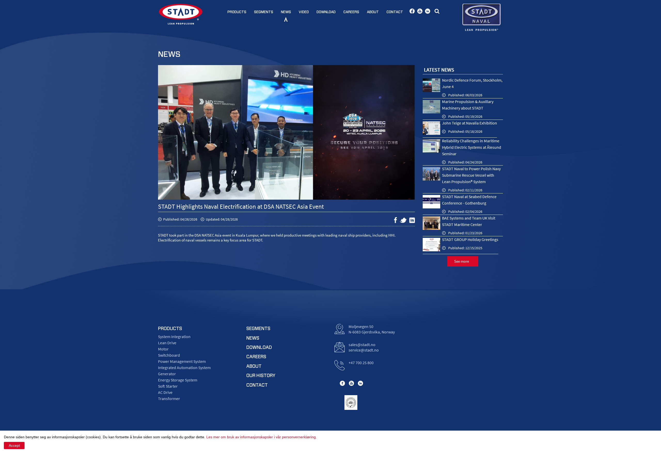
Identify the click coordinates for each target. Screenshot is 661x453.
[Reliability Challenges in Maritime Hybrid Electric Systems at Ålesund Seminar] (431, 146)
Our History (260, 375)
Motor (163, 349)
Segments (263, 12)
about (254, 366)
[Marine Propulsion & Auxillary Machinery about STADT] (431, 106)
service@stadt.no (364, 350)
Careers (351, 12)
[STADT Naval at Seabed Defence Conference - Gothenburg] (431, 201)
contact (257, 385)
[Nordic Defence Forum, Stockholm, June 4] (431, 85)
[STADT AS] (180, 14)
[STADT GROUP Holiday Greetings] (431, 244)
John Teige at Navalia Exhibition (469, 123)
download (259, 347)
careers (256, 357)
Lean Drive (167, 342)
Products (236, 12)
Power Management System (182, 361)
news (252, 338)
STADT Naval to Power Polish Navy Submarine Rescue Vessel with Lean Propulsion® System (471, 175)
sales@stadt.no (362, 344)
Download (326, 12)
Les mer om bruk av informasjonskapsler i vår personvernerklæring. (261, 437)
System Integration (174, 336)
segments (258, 328)
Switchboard (169, 355)
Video (304, 12)
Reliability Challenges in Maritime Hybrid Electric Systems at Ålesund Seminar (471, 147)
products (170, 328)
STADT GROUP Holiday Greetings (470, 239)
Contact (395, 12)
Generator (167, 373)
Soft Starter (168, 386)
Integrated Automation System (184, 367)
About (373, 12)
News (286, 12)
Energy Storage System (177, 379)
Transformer (169, 398)
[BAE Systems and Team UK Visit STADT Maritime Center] (431, 223)
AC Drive (165, 392)
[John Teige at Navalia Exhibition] (431, 128)
